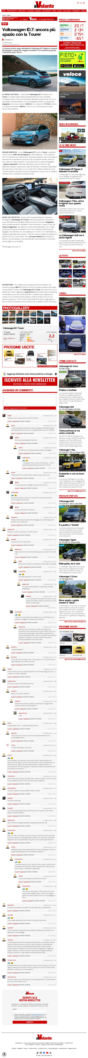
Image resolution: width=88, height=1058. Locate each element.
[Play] (72, 135)
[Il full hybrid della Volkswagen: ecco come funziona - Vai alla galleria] (79, 287)
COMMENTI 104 (75, 521)
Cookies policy (33, 1048)
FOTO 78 (83, 560)
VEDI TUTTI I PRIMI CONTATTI (76, 491)
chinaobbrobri (12, 788)
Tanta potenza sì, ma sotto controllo (69, 431)
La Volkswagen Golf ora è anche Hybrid (71, 236)
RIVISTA (83, 10)
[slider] (70, 141)
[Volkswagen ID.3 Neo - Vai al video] (72, 343)
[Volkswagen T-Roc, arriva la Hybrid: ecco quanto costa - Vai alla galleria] (65, 267)
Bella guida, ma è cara (69, 563)
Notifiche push (63, 1048)
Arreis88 (10, 808)
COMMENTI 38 (76, 386)
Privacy (26, 1048)
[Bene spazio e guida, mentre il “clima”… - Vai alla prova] (72, 597)
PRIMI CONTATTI (12, 10)
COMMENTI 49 (76, 231)
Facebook (44, 1053)
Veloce (72, 74)
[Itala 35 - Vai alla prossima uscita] (79, 641)
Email (15, 1009)
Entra (5, 338)
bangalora (14, 517)
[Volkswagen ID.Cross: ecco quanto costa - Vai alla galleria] (65, 277)
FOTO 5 (83, 197)
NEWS (4, 10)
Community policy (53, 1048)
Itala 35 (75, 643)
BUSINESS (38, 10)
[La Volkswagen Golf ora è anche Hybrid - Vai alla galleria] (79, 267)
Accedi (6, 408)
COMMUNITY (76, 10)
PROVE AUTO (22, 10)
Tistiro (13, 745)
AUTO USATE (67, 10)
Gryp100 (13, 539)
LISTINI (60, 10)
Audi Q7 (62, 643)
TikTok (37, 1053)
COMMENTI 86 (75, 596)
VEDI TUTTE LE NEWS (79, 251)
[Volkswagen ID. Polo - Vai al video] (72, 325)
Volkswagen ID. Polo (66, 332)
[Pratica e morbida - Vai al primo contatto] (72, 387)
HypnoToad (11, 820)
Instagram (41, 1053)
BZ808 (9, 415)
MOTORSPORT (47, 10)
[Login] (84, 3)
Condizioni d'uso (42, 1048)
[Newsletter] (78, 3)
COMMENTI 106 (75, 427)
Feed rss (51, 1053)
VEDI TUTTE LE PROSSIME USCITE (75, 659)
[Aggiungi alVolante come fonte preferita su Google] (29, 374)
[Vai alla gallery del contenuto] (5, 314)
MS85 (20, 561)
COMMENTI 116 (75, 470)
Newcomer (11, 905)
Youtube (47, 1053)
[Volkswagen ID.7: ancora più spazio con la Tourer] (29, 73)
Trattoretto (11, 776)
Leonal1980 (14, 492)
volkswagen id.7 (8, 39)
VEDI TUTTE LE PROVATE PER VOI (75, 622)
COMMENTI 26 (82, 165)
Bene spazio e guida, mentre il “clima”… (69, 601)
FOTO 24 (83, 427)
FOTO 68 (83, 596)
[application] (72, 135)
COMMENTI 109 (75, 197)
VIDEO (54, 10)
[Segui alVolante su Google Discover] (29, 19)
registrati (10, 338)
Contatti (14, 1048)
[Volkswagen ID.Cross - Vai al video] (72, 306)
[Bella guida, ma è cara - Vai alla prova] (72, 561)
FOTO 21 (83, 470)
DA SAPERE (31, 10)
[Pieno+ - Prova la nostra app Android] (66, 66)
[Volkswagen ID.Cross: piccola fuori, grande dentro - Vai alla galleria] (79, 277)
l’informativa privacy (37, 1014)
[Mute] (83, 130)
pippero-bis (11, 529)
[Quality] (79, 130)
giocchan (14, 657)
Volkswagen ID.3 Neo (66, 350)
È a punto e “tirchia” (69, 525)
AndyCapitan (26, 457)
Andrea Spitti (8, 42)
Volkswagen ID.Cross (66, 313)
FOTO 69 (83, 521)
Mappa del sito (72, 1048)
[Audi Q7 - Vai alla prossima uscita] (66, 641)
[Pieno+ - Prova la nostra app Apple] (78, 66)
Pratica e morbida (67, 390)
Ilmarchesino (11, 830)
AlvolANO (10, 928)
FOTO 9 (83, 386)
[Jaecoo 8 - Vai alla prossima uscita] (66, 653)
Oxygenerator (12, 681)
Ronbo (13, 472)
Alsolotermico (12, 977)
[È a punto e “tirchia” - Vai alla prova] (72, 522)
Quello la (14, 647)
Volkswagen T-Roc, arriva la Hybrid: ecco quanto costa (71, 203)
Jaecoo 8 (62, 655)
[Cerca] (81, 3)
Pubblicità (19, 1048)
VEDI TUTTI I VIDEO (80, 354)
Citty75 (10, 755)
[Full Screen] (84, 141)
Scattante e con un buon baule (71, 474)
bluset (13, 425)
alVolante (44, 4)
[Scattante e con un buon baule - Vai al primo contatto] (72, 471)
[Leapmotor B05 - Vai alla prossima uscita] (79, 653)
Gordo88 (10, 915)
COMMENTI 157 (75, 560)
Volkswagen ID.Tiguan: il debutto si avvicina (70, 170)
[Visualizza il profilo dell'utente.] (3, 415)
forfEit (21, 447)
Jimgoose (10, 940)
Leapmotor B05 (77, 655)
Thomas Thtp (12, 960)
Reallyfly (28, 596)
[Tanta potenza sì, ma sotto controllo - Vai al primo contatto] (72, 428)
